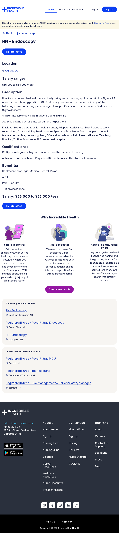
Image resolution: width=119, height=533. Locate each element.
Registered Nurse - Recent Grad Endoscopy (35, 322)
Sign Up (47, 436)
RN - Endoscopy (16, 310)
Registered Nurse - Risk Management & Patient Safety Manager (48, 383)
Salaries (48, 456)
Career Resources (49, 465)
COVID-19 (74, 463)
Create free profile (59, 289)
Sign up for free (101, 23)
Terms (50, 521)
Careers (100, 436)
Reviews (74, 450)
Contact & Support (101, 444)
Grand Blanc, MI (17, 327)
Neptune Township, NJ (21, 315)
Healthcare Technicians (71, 9)
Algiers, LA (11, 70)
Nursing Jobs (50, 443)
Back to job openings (21, 33)
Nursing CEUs (51, 450)
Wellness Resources (49, 474)
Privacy (67, 521)
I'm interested (14, 51)
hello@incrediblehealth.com (19, 423)
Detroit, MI (14, 363)
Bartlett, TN (15, 387)
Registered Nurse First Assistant (28, 371)
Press (98, 459)
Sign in (95, 9)
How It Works (50, 429)
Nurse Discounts (53, 483)
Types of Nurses (53, 489)
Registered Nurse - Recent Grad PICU (31, 358)
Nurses (51, 9)
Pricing (73, 443)
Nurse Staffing (77, 456)
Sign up (109, 9)
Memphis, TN (16, 339)
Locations (101, 452)
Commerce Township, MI (22, 375)
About (98, 429)
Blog (97, 466)
